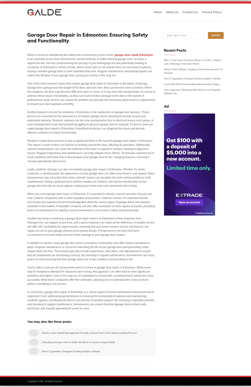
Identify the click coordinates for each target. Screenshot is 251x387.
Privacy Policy (212, 12)
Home (158, 12)
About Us (172, 12)
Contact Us (190, 12)
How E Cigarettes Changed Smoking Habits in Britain (192, 78)
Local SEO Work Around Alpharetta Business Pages (192, 84)
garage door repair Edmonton (134, 54)
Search (215, 35)
